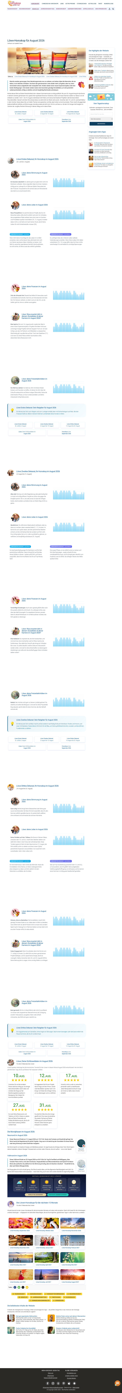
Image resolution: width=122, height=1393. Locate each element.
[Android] (74, 1383)
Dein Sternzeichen (101, 9)
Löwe (66, 120)
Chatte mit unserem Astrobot (58, 1194)
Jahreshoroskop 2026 (47, 9)
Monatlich (35, 9)
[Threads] (58, 1383)
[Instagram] (53, 1383)
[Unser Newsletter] (110, 9)
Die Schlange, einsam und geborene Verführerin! (104, 164)
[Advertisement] (61, 23)
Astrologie (92, 4)
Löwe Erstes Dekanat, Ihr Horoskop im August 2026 (29, 76)
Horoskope (35, 4)
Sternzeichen (81, 4)
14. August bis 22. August (73, 113)
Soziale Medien (71, 1378)
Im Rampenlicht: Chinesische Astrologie (103, 144)
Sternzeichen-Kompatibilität (41, 1300)
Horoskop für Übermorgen (55, 1294)
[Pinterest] (64, 1383)
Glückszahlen (70, 1297)
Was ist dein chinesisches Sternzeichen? (103, 158)
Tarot (100, 4)
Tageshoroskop (12, 9)
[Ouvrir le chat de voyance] (117, 1383)
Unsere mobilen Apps (71, 1376)
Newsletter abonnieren (35, 1194)
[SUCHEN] (113, 9)
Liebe (62, 4)
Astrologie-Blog (88, 9)
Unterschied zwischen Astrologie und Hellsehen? (104, 65)
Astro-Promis (70, 4)
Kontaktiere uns (71, 1373)
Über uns (50, 1373)
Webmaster (76, 1387)
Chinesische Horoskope (50, 4)
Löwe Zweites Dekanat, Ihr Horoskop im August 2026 (61, 76)
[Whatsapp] (19, 1287)
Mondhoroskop (61, 9)
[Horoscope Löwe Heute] (58, 182)
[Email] (27, 1287)
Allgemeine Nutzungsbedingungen (50, 1377)
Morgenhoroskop (35, 1294)
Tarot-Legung (56, 1297)
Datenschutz (68, 1387)
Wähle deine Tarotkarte (104, 71)
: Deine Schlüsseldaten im (27, 120)
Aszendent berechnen (74, 9)
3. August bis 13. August (46, 113)
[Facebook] (15, 1287)
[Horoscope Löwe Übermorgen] (60, 182)
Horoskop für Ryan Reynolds (103, 151)
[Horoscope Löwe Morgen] (59, 182)
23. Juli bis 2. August (20, 113)
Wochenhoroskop (24, 9)
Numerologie (108, 4)
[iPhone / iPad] (69, 1383)
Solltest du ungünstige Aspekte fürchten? (103, 78)
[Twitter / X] (23, 1287)
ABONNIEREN (101, 124)
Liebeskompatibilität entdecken (103, 86)
